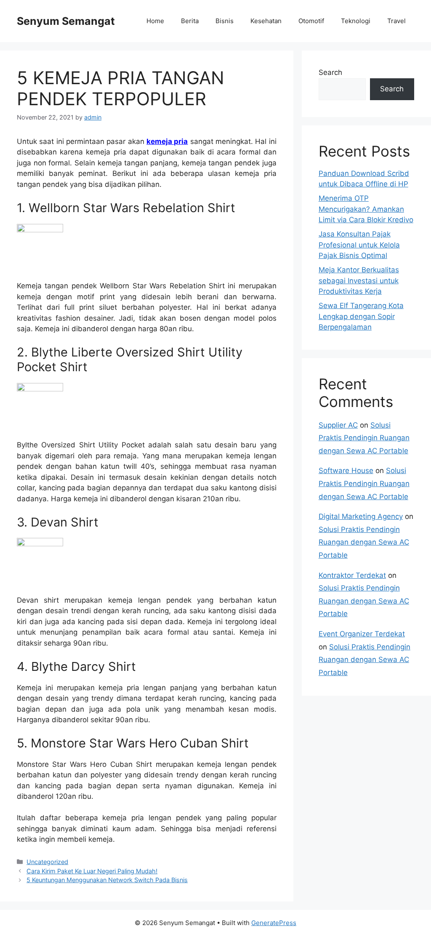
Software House (346, 470)
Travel (396, 21)
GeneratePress (273, 923)
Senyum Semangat (66, 21)
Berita (190, 21)
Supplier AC (338, 425)
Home (155, 21)
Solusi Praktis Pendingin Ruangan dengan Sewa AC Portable (364, 438)
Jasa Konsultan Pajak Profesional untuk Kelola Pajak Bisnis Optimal (359, 245)
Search (330, 72)
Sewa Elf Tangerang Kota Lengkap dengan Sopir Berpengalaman (361, 316)
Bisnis (225, 21)
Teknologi (355, 21)
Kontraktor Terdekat (352, 575)
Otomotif (311, 21)
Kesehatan (266, 21)
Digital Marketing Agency (361, 516)
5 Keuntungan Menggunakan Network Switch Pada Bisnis (107, 879)
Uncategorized (47, 861)
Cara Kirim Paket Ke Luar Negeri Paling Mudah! (92, 871)
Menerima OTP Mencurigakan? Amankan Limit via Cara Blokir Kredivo (366, 209)
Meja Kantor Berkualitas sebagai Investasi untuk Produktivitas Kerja (359, 280)
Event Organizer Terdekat (362, 634)
